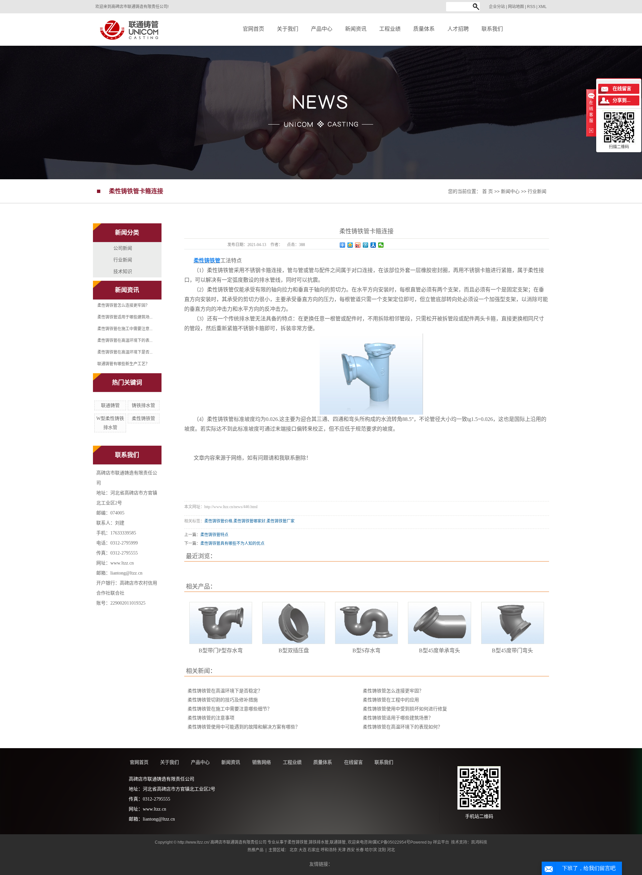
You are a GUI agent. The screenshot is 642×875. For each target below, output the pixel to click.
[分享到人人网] (373, 245)
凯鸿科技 (479, 842)
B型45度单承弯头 (439, 650)
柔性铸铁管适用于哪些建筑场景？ (398, 717)
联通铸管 (110, 405)
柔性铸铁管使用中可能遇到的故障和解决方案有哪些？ (244, 726)
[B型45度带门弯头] (512, 623)
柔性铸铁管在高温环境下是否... (124, 352)
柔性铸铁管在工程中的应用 (391, 699)
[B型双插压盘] (293, 623)
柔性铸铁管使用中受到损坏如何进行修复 (405, 708)
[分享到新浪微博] (358, 245)
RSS (531, 6)
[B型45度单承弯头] (439, 623)
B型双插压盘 (294, 650)
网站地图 (516, 6)
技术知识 (122, 271)
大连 (303, 850)
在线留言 (353, 762)
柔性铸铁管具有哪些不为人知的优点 (232, 543)
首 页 (487, 191)
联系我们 (383, 762)
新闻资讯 (230, 762)
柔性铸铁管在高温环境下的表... (124, 340)
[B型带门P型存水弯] (220, 623)
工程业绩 (292, 762)
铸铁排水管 (143, 405)
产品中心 (200, 762)
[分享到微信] (381, 245)
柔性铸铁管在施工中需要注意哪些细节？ (230, 708)
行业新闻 (537, 191)
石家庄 (314, 850)
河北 (391, 850)
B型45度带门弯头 (512, 650)
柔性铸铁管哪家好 (249, 521)
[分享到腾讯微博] (365, 245)
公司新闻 (122, 248)
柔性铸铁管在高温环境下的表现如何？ (402, 726)
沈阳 (382, 850)
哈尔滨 (371, 850)
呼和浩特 (329, 850)
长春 (360, 850)
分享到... (622, 100)
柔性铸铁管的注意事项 (211, 717)
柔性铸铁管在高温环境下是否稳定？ (225, 690)
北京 (294, 850)
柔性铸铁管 (143, 418)
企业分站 (497, 6)
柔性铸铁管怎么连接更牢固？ (123, 305)
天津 (342, 850)
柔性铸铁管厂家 (280, 521)
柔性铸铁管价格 (218, 521)
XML (542, 6)
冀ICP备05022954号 (391, 842)
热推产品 (255, 850)
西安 (351, 850)
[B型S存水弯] (366, 623)
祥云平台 (441, 842)
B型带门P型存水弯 (221, 650)
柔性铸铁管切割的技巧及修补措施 (223, 699)
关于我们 (169, 762)
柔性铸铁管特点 (214, 534)
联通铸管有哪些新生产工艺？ (123, 364)
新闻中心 (510, 191)
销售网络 (261, 762)
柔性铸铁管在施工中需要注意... (124, 328)
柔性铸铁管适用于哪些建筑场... (124, 317)
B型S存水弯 (366, 650)
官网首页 (139, 762)
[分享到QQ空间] (350, 245)
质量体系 (322, 762)
